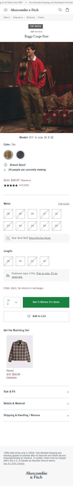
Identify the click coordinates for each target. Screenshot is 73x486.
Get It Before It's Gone (46, 302)
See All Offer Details (14, 464)
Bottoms (31, 18)
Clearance (18, 18)
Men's (7, 18)
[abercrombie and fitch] (24, 9)
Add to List (39, 316)
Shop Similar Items (40, 238)
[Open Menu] (4, 10)
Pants (41, 18)
